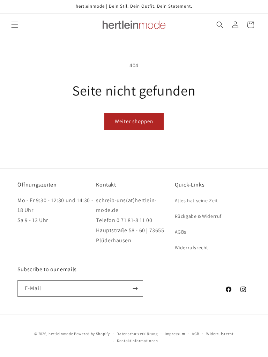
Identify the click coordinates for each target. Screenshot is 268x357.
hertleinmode (61, 333)
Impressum (175, 333)
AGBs (180, 232)
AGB (195, 333)
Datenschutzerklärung (137, 333)
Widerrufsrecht (191, 247)
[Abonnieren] (135, 288)
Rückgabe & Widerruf (198, 216)
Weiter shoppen (134, 121)
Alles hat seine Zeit (196, 200)
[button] (14, 24)
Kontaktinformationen (137, 340)
